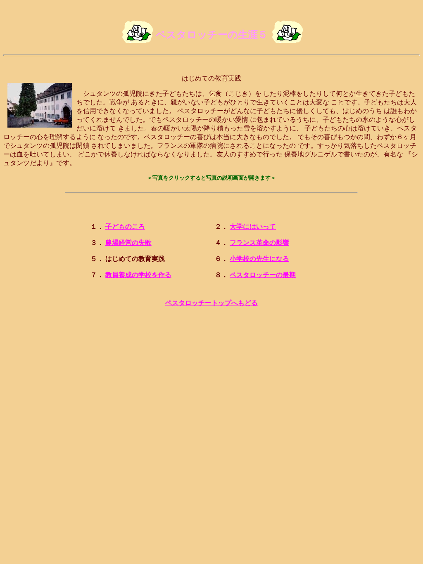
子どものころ (125, 226)
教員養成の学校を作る (138, 274)
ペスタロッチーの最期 (263, 274)
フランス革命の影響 (259, 242)
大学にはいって (253, 226)
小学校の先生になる (259, 258)
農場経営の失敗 (128, 242)
